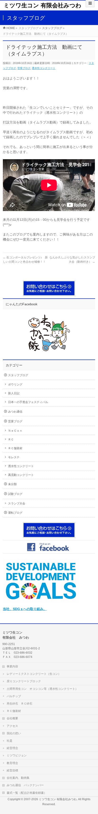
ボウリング (15, 384)
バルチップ (14, 696)
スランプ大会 (16, 503)
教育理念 (12, 763)
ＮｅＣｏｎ (15, 430)
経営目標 (12, 770)
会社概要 (12, 718)
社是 (9, 740)
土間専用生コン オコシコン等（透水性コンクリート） (42, 689)
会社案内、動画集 (18, 777)
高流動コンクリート (21, 475)
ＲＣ (11, 439)
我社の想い (14, 733)
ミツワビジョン (17, 755)
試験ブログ (15, 494)
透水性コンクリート (43, 68)
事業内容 (12, 666)
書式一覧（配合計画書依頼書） (27, 792)
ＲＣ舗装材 (15, 448)
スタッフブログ (18, 375)
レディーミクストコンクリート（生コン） (34, 674)
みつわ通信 (15, 411)
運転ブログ (15, 512)
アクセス (12, 726)
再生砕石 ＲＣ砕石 (19, 703)
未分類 (12, 484)
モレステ (14, 457)
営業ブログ (23, 68)
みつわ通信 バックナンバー (25, 785)
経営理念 (12, 748)
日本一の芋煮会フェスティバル (28, 402)
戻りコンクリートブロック (24, 681)
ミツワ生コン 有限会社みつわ (42, 5)
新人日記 (14, 393)
